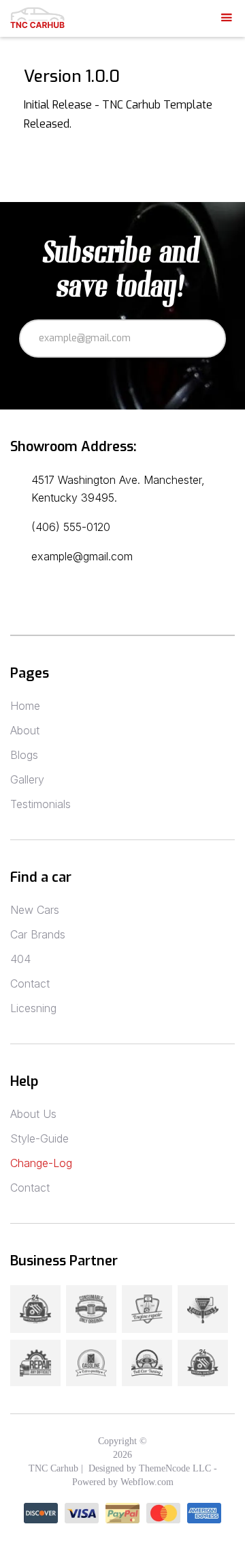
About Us (33, 1114)
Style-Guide (39, 1138)
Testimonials (40, 804)
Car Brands (37, 934)
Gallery (27, 779)
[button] (226, 18)
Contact (30, 983)
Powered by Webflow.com (123, 1482)
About (24, 730)
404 (20, 959)
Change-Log (41, 1163)
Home (25, 706)
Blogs (24, 755)
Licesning (33, 1008)
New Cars (34, 910)
